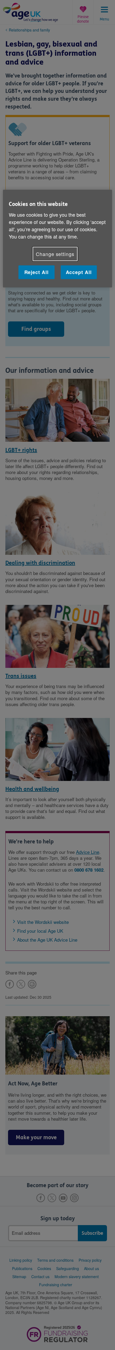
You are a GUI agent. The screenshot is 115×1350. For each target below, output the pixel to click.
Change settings (55, 253)
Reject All (36, 272)
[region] (57, 238)
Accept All (79, 272)
